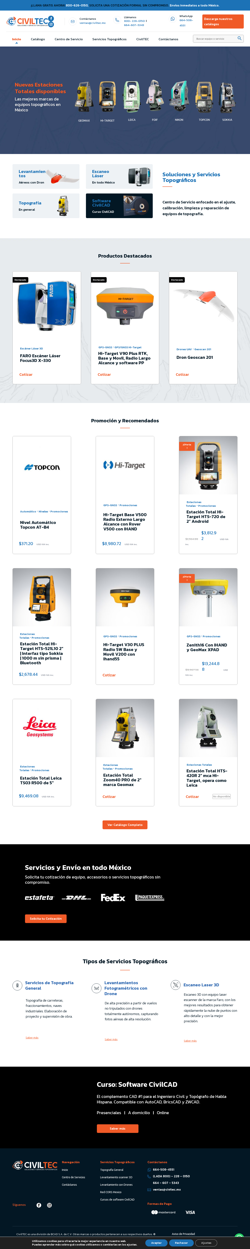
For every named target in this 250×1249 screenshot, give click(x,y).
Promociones (59, 511)
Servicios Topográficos (109, 39)
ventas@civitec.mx (167, 1189)
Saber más (32, 1038)
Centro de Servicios (73, 1177)
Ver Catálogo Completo (125, 824)
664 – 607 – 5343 (166, 1182)
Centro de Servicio (69, 39)
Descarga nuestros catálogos (218, 21)
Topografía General (111, 1169)
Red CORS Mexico (110, 1192)
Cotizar (26, 374)
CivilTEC (142, 39)
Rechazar (181, 1243)
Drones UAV (184, 349)
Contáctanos (168, 39)
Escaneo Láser (100, 173)
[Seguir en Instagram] (51, 24)
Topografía (30, 203)
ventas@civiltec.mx (92, 23)
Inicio (16, 39)
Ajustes (206, 1243)
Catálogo (38, 39)
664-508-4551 (163, 1169)
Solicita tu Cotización (46, 918)
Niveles (43, 511)
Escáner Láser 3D (31, 348)
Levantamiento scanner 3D (116, 1177)
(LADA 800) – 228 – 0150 (171, 1176)
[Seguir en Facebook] (51, 18)
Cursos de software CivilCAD (117, 1199)
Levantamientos (32, 173)
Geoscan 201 (202, 349)
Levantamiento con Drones (116, 1184)
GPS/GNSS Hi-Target (127, 347)
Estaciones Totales (193, 504)
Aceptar (156, 1243)
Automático (28, 511)
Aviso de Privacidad (183, 1234)
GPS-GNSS (105, 347)
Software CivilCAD (101, 203)
